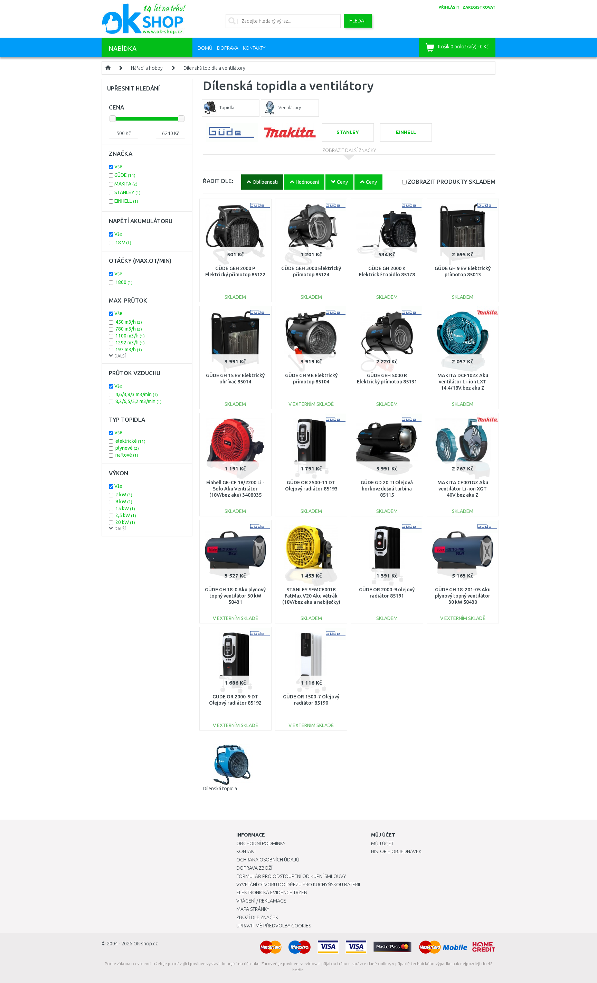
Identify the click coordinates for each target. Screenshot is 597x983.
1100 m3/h (130, 335)
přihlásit (448, 7)
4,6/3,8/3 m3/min (136, 394)
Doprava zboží (254, 868)
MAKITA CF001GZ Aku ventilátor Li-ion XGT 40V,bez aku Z (462, 489)
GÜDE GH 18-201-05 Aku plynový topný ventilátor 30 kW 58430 (463, 596)
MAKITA (126, 184)
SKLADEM (451, 181)
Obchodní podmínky (260, 843)
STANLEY (127, 192)
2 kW (123, 494)
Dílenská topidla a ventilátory (214, 68)
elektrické (130, 441)
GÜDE (124, 175)
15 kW (125, 508)
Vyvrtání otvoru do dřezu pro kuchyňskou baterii (298, 884)
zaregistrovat (479, 7)
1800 (124, 282)
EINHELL (126, 201)
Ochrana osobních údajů (268, 859)
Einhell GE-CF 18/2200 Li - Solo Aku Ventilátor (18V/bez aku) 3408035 (235, 489)
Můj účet (382, 843)
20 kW (125, 522)
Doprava (227, 48)
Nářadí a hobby (147, 68)
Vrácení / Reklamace (261, 901)
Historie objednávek (396, 851)
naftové (126, 455)
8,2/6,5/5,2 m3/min (138, 401)
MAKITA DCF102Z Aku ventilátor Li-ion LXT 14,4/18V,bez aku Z (462, 382)
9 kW (123, 501)
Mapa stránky (252, 909)
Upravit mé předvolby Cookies (273, 925)
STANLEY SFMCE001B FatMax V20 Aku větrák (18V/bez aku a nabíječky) (311, 596)
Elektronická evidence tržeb (271, 892)
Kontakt (246, 851)
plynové (127, 448)
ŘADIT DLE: (218, 181)
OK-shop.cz (145, 943)
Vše (118, 166)
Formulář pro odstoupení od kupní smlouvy (291, 876)
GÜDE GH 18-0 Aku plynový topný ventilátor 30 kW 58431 (235, 596)
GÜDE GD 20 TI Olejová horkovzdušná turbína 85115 (387, 489)
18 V (123, 242)
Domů (205, 48)
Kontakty (254, 48)
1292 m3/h (130, 342)
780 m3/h (128, 329)
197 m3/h (128, 349)
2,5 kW (125, 515)
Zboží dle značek (257, 917)
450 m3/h (128, 322)
